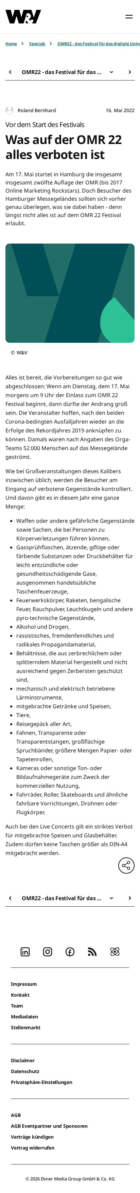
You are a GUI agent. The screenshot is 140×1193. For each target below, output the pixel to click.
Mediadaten (24, 1016)
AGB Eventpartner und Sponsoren (49, 1126)
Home (11, 44)
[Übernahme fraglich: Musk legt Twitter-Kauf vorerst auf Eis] (128, 72)
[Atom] (114, 951)
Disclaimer (23, 1060)
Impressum (24, 984)
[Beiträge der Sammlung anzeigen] (111, 72)
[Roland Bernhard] (9, 110)
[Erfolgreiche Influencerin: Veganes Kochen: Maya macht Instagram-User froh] (12, 72)
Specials (37, 44)
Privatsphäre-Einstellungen (41, 1082)
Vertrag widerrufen (32, 1147)
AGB (15, 1115)
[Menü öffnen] (129, 16)
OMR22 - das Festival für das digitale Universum (63, 72)
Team (17, 1005)
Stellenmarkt (25, 1027)
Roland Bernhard (37, 110)
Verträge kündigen (32, 1137)
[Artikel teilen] (126, 865)
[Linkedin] (25, 951)
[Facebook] (70, 951)
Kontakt (20, 995)
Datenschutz (25, 1071)
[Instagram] (47, 951)
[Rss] (92, 951)
